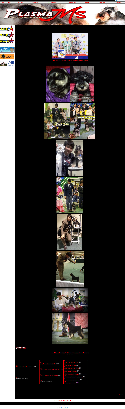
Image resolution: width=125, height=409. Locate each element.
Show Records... (20, 2)
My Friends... (87, 2)
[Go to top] (121, 394)
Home (3, 2)
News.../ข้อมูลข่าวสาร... (52, 2)
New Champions (35, 2)
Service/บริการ (118, 2)
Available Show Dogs (72, 2)
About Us (9, 2)
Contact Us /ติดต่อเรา (102, 2)
